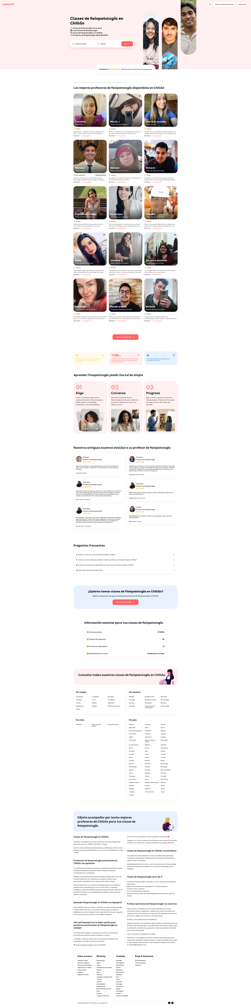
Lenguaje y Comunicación (104, 977)
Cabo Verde (132, 734)
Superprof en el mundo (84, 967)
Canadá (163, 734)
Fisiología (132, 699)
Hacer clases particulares (224, 4)
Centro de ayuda (140, 963)
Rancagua (111, 696)
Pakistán (163, 773)
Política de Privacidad (84, 965)
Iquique (118, 988)
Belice (147, 727)
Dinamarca (148, 737)
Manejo (99, 970)
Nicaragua (164, 766)
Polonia (147, 776)
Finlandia (163, 745)
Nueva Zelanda (165, 770)
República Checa (134, 782)
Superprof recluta (83, 974)
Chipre (131, 737)
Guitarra (99, 974)
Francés (99, 979)
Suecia (163, 788)
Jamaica (163, 754)
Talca (93, 699)
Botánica (163, 703)
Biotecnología (165, 706)
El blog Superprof (140, 960)
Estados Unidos (134, 745)
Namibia (147, 766)
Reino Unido (164, 779)
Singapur (131, 788)
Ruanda (163, 782)
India (146, 751)
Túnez (163, 792)
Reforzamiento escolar (104, 988)
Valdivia (94, 703)
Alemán (99, 993)
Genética (132, 703)
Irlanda (163, 751)
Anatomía (164, 696)
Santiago (79, 699)
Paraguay (132, 776)
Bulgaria (163, 730)
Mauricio (131, 763)
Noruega (147, 770)
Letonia (163, 757)
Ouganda (148, 773)
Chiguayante (80, 706)
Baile (98, 991)
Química (99, 981)
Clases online (81, 970)
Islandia (131, 754)
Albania (131, 724)
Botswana (148, 730)
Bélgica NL (132, 727)
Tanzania (132, 792)
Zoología (132, 706)
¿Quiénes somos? (82, 960)
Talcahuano (111, 699)
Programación (101, 986)
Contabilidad (101, 984)
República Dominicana (151, 782)
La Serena (119, 981)
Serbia (163, 785)
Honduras (132, 751)
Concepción (79, 696)
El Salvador (132, 740)
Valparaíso (111, 703)
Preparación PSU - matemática (150, 706)
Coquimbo (119, 974)
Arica (117, 977)
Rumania (131, 785)
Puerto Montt (120, 972)
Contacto (138, 965)
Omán (131, 773)
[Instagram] (172, 1003)
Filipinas (147, 745)
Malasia (147, 760)
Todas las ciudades (122, 995)
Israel (146, 754)
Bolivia (163, 727)
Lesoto (147, 757)
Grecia (147, 748)
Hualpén (94, 706)
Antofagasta (120, 963)
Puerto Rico (132, 779)
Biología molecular (150, 699)
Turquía (131, 795)
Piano (98, 972)
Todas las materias (103, 995)
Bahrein (163, 724)
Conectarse (242, 4)
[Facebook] (169, 1003)
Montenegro (164, 763)
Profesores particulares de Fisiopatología (91, 82)
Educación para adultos (96, 725)
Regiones (80, 972)
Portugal (163, 776)
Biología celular (149, 696)
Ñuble (104, 82)
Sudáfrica (148, 788)
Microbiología (165, 699)
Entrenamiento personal (104, 967)
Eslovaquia (164, 740)
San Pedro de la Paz (114, 706)
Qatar (147, 779)
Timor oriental (149, 792)
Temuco (78, 703)
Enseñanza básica (113, 724)
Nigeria (131, 770)
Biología (131, 696)
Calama (118, 993)
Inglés (98, 963)
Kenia (130, 757)
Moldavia (148, 763)
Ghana (131, 748)
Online (78, 709)
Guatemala (164, 748)
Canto (99, 965)
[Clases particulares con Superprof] (8, 4)
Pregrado (79, 724)
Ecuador (163, 737)
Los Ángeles (95, 696)
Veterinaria (148, 703)
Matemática (101, 960)
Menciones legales (83, 963)
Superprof (76, 82)
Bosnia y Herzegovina (135, 730)
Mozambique (133, 766)
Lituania (131, 760)
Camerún (147, 734)
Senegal (147, 785)
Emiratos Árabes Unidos (150, 740)
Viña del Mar (120, 965)
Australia (148, 724)
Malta (163, 760)
